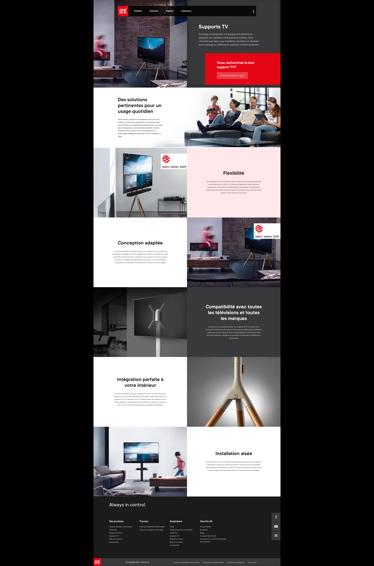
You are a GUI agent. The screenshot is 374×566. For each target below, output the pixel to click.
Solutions (154, 11)
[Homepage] (123, 11)
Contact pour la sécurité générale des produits (213, 540)
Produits (138, 11)
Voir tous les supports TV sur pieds (232, 75)
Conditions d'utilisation (235, 563)
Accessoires (114, 542)
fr (254, 12)
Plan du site (252, 563)
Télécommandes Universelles (120, 527)
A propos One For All (208, 536)
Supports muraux (116, 533)
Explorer (170, 11)
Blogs (202, 533)
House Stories (205, 527)
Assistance (186, 11)
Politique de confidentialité (213, 563)
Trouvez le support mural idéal (151, 530)
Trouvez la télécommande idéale (152, 527)
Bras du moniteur (116, 539)
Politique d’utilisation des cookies (186, 563)
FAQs (172, 527)
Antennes (113, 530)
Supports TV (114, 536)
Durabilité (204, 530)
